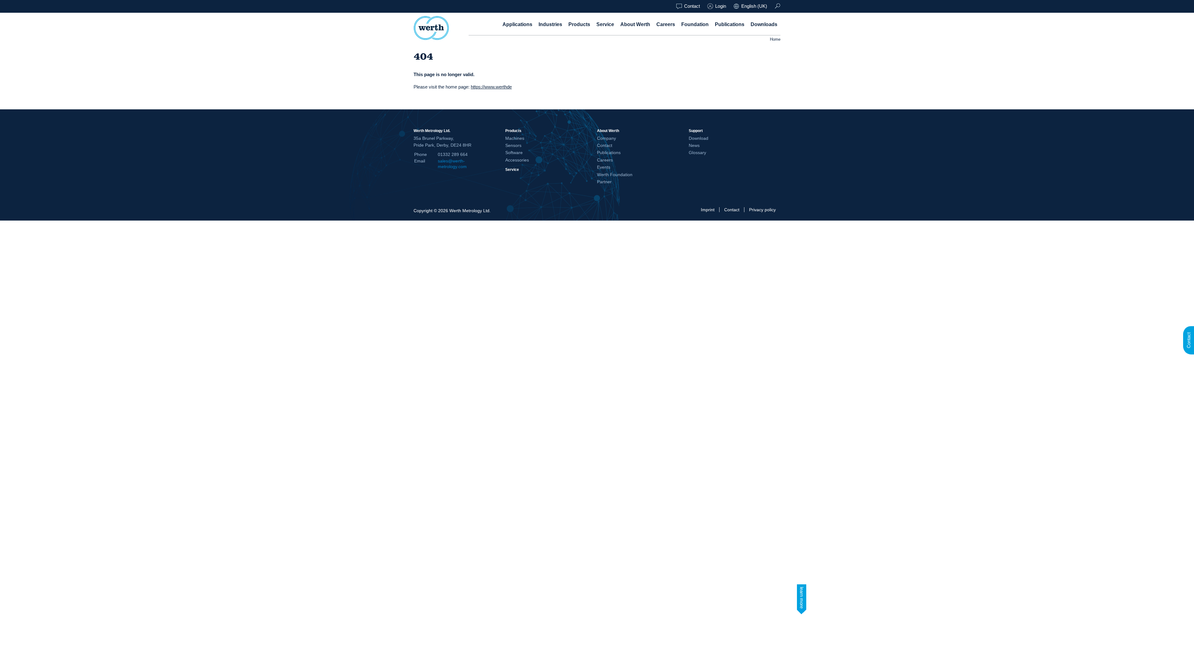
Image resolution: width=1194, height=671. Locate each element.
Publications (729, 24)
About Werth (635, 24)
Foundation (695, 24)
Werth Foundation (614, 174)
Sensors (513, 145)
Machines (514, 138)
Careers (665, 24)
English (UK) (754, 6)
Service (605, 24)
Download (698, 138)
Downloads (764, 24)
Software (514, 152)
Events (603, 167)
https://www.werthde (491, 86)
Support (696, 131)
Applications (517, 24)
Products (579, 24)
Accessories (517, 159)
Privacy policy (762, 209)
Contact (692, 6)
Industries (550, 24)
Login (720, 6)
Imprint (708, 209)
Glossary (697, 152)
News (694, 145)
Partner (604, 181)
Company (606, 138)
